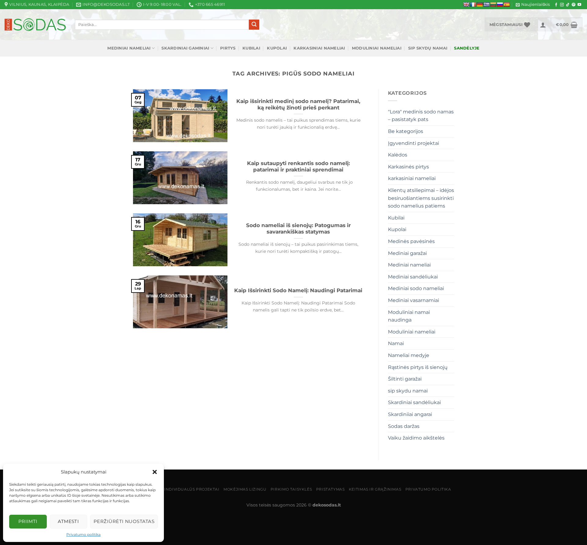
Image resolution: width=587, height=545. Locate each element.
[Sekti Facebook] (556, 5)
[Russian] (500, 4)
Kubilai (251, 48)
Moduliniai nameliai (376, 48)
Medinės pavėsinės (411, 241)
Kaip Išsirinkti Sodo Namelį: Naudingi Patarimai (298, 290)
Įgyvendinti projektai (413, 143)
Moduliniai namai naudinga (409, 316)
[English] (466, 4)
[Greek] (486, 4)
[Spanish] (507, 4)
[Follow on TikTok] (568, 5)
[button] (155, 472)
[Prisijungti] (543, 24)
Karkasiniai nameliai (319, 48)
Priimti (28, 521)
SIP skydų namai (427, 48)
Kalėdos (397, 155)
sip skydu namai (408, 391)
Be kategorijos (405, 131)
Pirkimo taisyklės (291, 489)
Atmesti (68, 521)
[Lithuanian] (493, 4)
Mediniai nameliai (128, 48)
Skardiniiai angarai (410, 414)
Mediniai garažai (407, 253)
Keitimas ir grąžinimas (375, 489)
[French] (473, 4)
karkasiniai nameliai (412, 178)
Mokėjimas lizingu (244, 489)
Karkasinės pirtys (408, 167)
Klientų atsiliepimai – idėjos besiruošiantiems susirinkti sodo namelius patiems (421, 198)
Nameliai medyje (408, 355)
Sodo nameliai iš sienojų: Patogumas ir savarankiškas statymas (298, 228)
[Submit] (254, 25)
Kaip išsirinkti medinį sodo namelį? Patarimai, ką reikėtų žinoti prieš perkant (298, 104)
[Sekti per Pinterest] (573, 5)
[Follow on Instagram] (562, 5)
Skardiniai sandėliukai (414, 402)
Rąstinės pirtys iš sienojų (418, 367)
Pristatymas (330, 489)
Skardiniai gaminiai (185, 48)
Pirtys (228, 48)
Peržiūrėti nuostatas (124, 521)
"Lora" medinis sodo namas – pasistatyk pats (421, 116)
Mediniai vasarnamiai (413, 300)
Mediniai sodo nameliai (416, 288)
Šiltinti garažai (405, 379)
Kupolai (277, 48)
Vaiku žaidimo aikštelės (416, 438)
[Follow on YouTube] (579, 5)
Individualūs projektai (191, 489)
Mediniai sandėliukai (413, 277)
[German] (480, 4)
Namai (396, 343)
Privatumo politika (83, 534)
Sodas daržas (403, 426)
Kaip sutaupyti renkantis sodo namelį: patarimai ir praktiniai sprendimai (298, 166)
